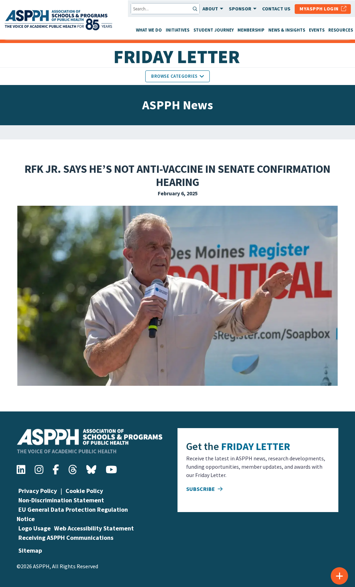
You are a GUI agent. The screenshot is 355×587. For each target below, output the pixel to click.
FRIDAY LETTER (255, 446)
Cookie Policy (84, 491)
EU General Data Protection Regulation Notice (72, 514)
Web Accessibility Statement (94, 528)
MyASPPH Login (320, 9)
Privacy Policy (37, 491)
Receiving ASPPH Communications (65, 538)
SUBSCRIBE (201, 488)
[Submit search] (195, 8)
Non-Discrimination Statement (61, 500)
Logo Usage (34, 528)
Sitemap (30, 550)
